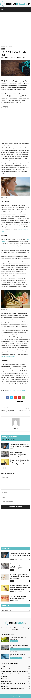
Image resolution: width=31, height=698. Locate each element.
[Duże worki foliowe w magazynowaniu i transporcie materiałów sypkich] (5, 454)
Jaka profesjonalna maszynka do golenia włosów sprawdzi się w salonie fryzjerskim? (20, 462)
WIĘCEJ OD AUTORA (9, 439)
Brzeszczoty (5, 679)
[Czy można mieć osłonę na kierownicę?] (5, 656)
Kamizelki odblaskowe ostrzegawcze (12, 689)
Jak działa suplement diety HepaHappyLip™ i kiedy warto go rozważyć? (19, 576)
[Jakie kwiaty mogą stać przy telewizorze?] (5, 639)
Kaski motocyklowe (7, 669)
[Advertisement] (15, 28)
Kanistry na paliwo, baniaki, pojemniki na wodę (19, 649)
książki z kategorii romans (8, 356)
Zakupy (2, 48)
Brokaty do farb (6, 681)
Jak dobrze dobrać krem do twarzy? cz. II (7, 411)
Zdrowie (12, 580)
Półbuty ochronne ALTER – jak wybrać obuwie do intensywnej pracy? (19, 446)
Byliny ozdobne (14, 641)
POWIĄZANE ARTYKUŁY (10, 437)
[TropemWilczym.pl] (15, 4)
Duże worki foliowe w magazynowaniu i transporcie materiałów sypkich (19, 454)
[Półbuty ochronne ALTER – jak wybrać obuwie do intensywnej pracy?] (5, 446)
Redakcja (6, 57)
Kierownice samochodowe (16, 657)
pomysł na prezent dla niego (17, 390)
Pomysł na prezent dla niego (24, 411)
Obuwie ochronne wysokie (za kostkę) (13, 684)
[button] (28, 9)
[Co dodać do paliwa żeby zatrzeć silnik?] (5, 647)
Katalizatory (4, 676)
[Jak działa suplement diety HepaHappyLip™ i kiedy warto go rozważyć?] (5, 577)
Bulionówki (4, 686)
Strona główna (4, 46)
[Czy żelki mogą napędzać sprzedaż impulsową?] (5, 598)
